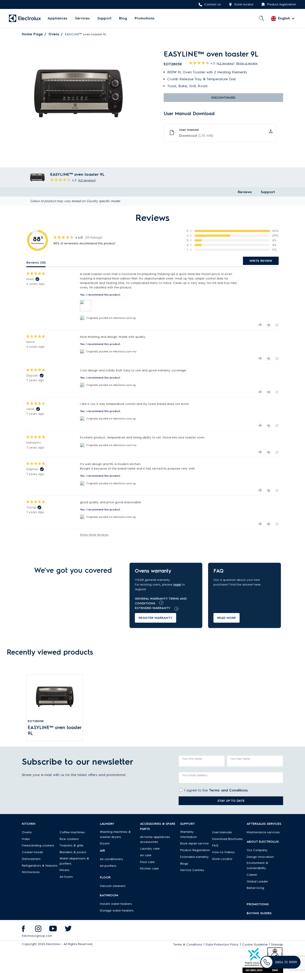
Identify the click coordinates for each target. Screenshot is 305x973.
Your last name (240, 758)
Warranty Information (188, 834)
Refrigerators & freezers (40, 865)
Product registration (281, 4)
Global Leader (257, 881)
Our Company (257, 850)
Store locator (244, 4)
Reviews (245, 192)
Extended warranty (152, 608)
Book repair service (194, 843)
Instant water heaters (116, 904)
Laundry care (150, 848)
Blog (123, 18)
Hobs (26, 839)
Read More (226, 618)
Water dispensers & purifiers (74, 861)
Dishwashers (31, 859)
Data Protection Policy (222, 944)
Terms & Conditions (187, 944)
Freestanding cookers (38, 845)
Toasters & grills (72, 845)
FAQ (215, 845)
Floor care (147, 862)
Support (104, 18)
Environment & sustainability (257, 865)
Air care (145, 855)
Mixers (64, 870)
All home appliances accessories (155, 839)
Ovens (53, 34)
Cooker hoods (32, 852)
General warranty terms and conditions (161, 601)
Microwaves (31, 872)
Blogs (184, 863)
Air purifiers (108, 866)
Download (196, 135)
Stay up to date (230, 801)
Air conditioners (111, 859)
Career (252, 875)
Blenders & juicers (73, 852)
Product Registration (195, 850)
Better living (255, 888)
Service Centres (192, 870)
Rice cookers (69, 839)
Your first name (192, 758)
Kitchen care (149, 868)
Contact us (212, 4)
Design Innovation (260, 857)
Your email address (194, 775)
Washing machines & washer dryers (115, 834)
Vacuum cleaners (112, 886)
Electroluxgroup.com (37, 936)
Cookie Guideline (255, 944)
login (177, 584)
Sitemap (277, 944)
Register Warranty (155, 618)
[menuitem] (57, 18)
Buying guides (259, 913)
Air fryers (66, 877)
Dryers (105, 843)
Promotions (145, 18)
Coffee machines (72, 832)
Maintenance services (263, 832)
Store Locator (222, 859)
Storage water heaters (117, 910)
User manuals (222, 832)
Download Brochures (227, 839)
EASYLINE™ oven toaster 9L (54, 730)
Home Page (32, 34)
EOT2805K (36, 721)
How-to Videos (223, 852)
